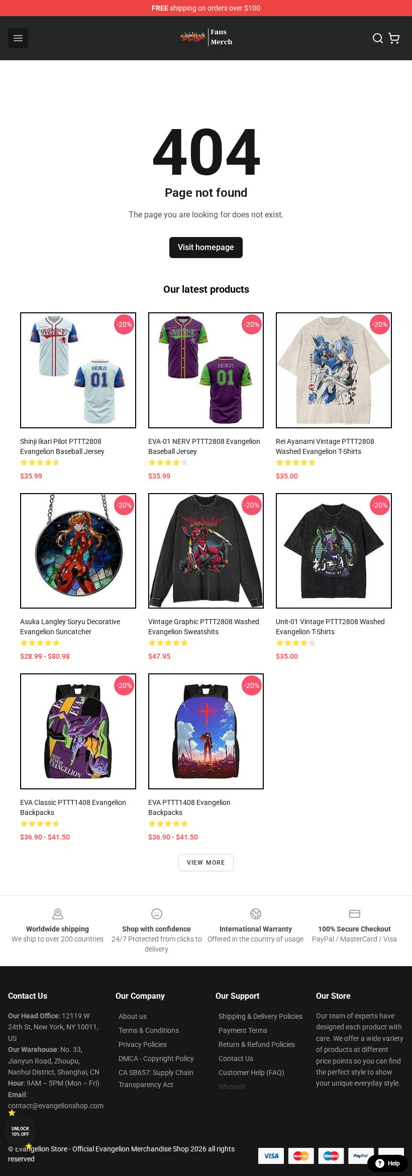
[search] (378, 38)
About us (133, 1016)
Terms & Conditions (149, 1030)
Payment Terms (243, 1030)
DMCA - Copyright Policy (156, 1058)
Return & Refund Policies (257, 1044)
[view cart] (394, 38)
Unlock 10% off (20, 1131)
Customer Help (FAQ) (251, 1073)
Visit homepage (206, 247)
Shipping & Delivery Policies (260, 1016)
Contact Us (236, 1058)
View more (206, 862)
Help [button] (394, 1163)
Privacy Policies (143, 1044)
